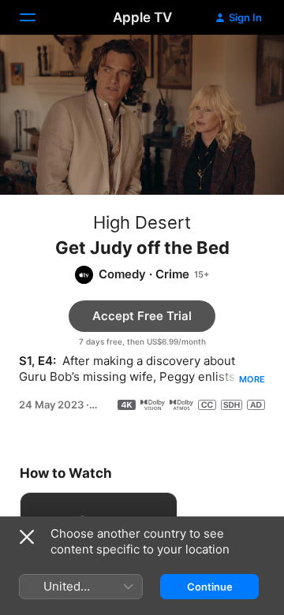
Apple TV (142, 17)
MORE (252, 379)
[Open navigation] (37, 17)
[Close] (27, 537)
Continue (210, 586)
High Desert (142, 222)
